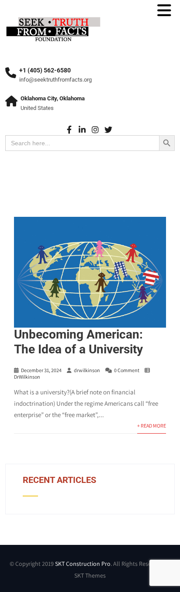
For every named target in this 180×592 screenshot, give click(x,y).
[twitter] (108, 129)
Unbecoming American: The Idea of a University (78, 341)
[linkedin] (82, 129)
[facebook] (69, 129)
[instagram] (95, 129)
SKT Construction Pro (83, 564)
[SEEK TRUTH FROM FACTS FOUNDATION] (53, 17)
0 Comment (126, 370)
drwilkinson (87, 370)
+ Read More (151, 425)
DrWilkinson (27, 376)
